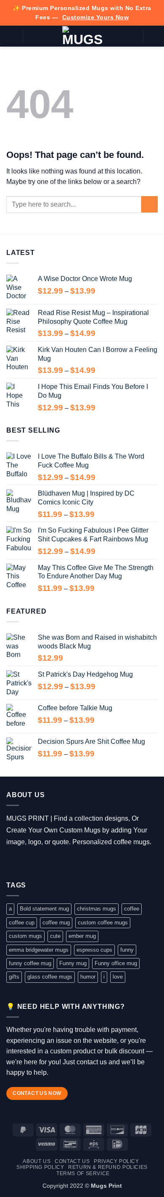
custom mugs (25, 936)
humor (87, 977)
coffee (131, 909)
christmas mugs (96, 909)
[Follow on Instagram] (25, 863)
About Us (36, 1161)
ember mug (82, 936)
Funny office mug (116, 963)
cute (55, 936)
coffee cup (21, 922)
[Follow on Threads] (37, 863)
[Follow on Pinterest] (61, 863)
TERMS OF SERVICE (83, 1173)
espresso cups (94, 950)
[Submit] (149, 204)
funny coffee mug (30, 963)
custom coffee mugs (103, 922)
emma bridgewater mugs (39, 950)
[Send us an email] (49, 863)
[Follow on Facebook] (12, 863)
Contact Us (72, 1161)
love (118, 977)
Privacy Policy (116, 1161)
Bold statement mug (44, 909)
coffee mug (56, 922)
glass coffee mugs (49, 977)
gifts (14, 977)
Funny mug (73, 963)
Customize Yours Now (95, 17)
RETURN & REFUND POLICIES (108, 1167)
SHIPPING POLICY (40, 1167)
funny (127, 950)
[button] (11, 36)
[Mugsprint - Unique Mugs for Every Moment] (82, 36)
